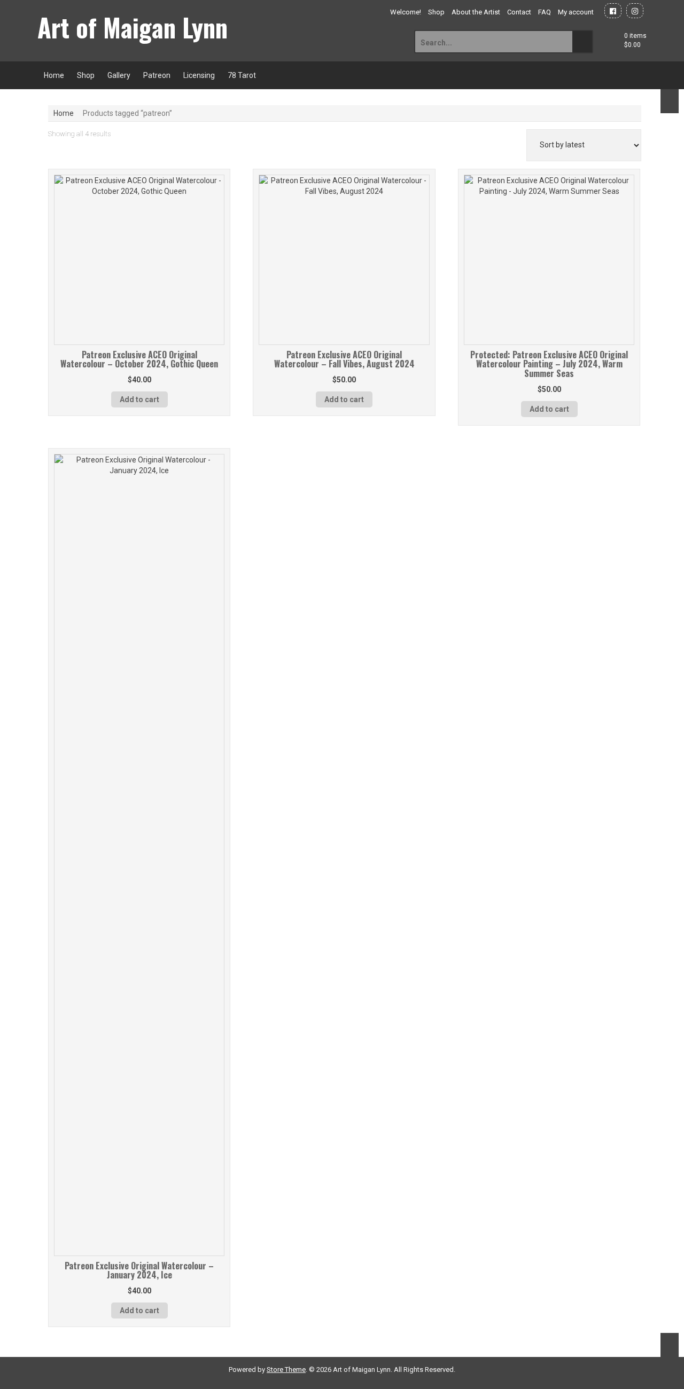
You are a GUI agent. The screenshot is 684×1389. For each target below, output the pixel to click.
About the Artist (476, 12)
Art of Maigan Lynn (132, 27)
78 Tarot (242, 75)
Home (54, 75)
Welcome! (405, 12)
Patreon (156, 75)
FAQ (544, 12)
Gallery (118, 75)
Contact (519, 12)
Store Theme (286, 1370)
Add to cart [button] (139, 399)
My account (576, 12)
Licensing (199, 75)
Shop (436, 12)
